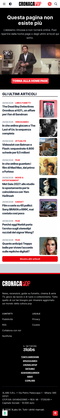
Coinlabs (30, 380)
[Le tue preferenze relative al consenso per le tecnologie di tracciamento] (5, 413)
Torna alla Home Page (30, 81)
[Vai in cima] (55, 413)
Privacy (36, 319)
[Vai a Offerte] (50, 4)
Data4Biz (30, 369)
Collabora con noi (11, 330)
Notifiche (7, 336)
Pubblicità (7, 319)
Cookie (36, 324)
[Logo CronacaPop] (30, 4)
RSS (4, 324)
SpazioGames (30, 361)
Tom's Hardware (30, 357)
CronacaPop (30, 365)
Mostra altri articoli (30, 259)
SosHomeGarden (30, 372)
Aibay (30, 376)
